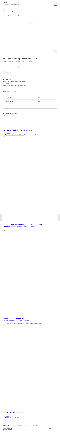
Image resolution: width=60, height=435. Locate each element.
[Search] (54, 15)
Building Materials (18, 77)
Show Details (17, 229)
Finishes (23, 77)
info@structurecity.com (23, 426)
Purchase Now (7, 73)
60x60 (37, 77)
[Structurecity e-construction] (8, 11)
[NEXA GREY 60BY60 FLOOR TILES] (1, 217)
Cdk (39, 77)
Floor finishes (27, 77)
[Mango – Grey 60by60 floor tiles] (59, 217)
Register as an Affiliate (35, 426)
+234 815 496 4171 (23, 425)
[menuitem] (7, 15)
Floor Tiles (32, 77)
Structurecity (9, 77)
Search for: (5, 2)
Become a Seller (34, 425)
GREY (41, 77)
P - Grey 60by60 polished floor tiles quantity (10, 66)
